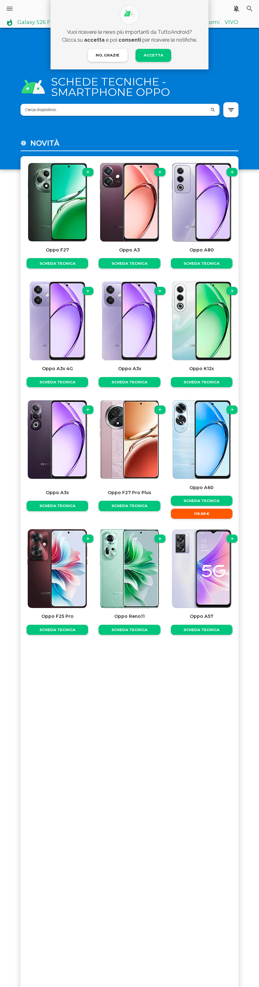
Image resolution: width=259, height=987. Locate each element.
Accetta (153, 55)
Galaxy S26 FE (35, 22)
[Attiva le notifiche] (236, 8)
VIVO (231, 22)
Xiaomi (210, 22)
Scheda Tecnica (57, 263)
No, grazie (107, 55)
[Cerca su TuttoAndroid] (250, 9)
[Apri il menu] (10, 9)
